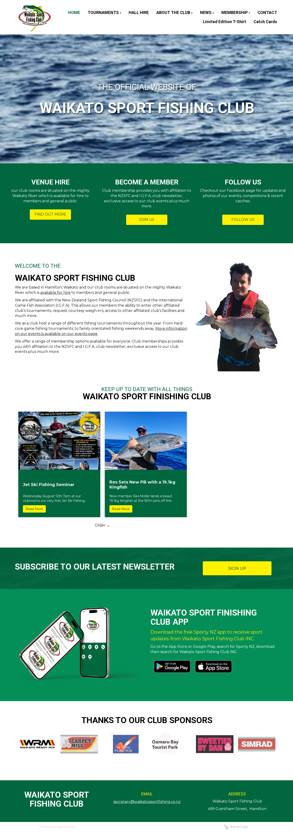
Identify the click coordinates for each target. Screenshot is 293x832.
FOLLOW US (243, 219)
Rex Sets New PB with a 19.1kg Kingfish (142, 485)
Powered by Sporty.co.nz (57, 827)
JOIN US (146, 219)
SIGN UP (237, 568)
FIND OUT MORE (50, 214)
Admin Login (238, 827)
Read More (34, 509)
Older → (102, 525)
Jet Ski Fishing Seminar (48, 484)
